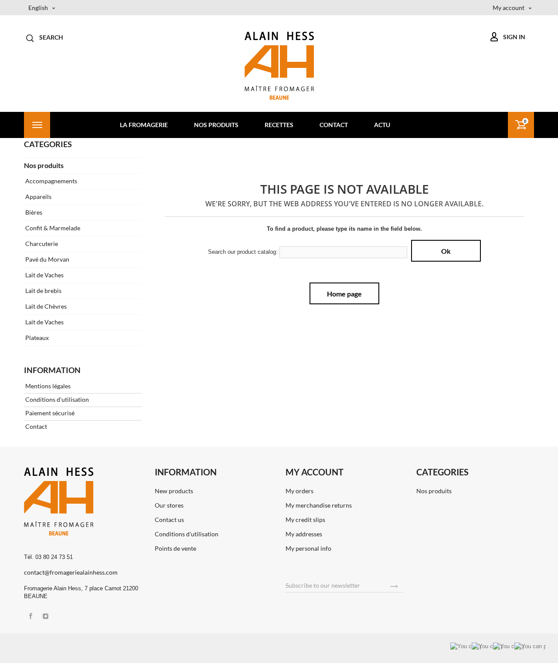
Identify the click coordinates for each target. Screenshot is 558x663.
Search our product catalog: (243, 252)
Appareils (37, 196)
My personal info (308, 548)
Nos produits (216, 124)
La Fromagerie (144, 124)
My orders (299, 491)
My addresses (304, 534)
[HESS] (279, 65)
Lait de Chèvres (45, 306)
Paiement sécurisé (49, 413)
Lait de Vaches (44, 275)
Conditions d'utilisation (56, 399)
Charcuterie (41, 243)
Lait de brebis (42, 290)
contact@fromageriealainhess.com (71, 572)
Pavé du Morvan (46, 259)
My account (315, 472)
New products (174, 491)
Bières (33, 212)
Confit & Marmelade (52, 228)
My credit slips (305, 519)
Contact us (169, 519)
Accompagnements (50, 181)
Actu (382, 124)
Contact (334, 124)
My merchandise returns (319, 505)
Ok (446, 251)
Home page (344, 293)
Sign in (514, 36)
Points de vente (175, 548)
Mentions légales (47, 386)
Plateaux (36, 337)
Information (52, 370)
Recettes (279, 124)
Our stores (169, 505)
